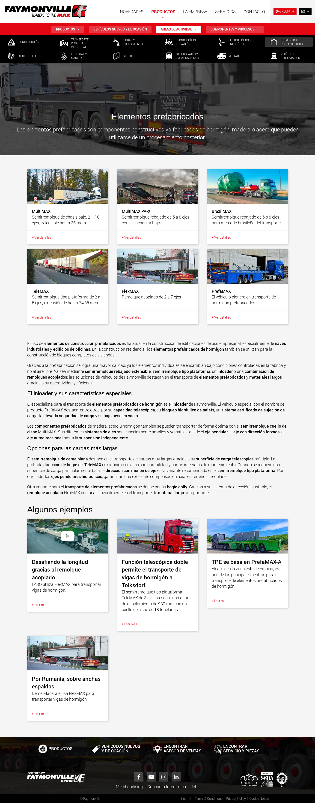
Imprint (186, 798)
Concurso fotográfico (166, 786)
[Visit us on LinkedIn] (176, 777)
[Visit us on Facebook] (139, 777)
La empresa (195, 11)
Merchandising (129, 786)
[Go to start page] (46, 11)
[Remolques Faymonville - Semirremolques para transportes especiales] (56, 777)
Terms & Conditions (209, 798)
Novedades (131, 11)
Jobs (194, 786)
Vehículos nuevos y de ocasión (120, 29)
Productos (163, 11)
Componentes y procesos (233, 29)
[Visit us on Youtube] (151, 777)
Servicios (225, 11)
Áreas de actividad (176, 29)
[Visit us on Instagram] (163, 777)
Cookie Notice (259, 798)
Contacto (254, 11)
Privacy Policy (236, 798)
